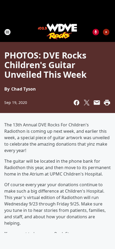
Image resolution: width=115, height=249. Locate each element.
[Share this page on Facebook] (76, 102)
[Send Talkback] (96, 32)
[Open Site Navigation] (7, 32)
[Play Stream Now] (106, 32)
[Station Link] (57, 32)
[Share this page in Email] (97, 102)
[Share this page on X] (86, 102)
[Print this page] (107, 102)
